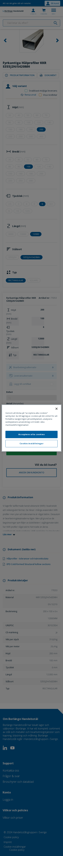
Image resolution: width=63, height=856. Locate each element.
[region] (31, 428)
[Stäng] (56, 408)
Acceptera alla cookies (31, 434)
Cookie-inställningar (31, 443)
